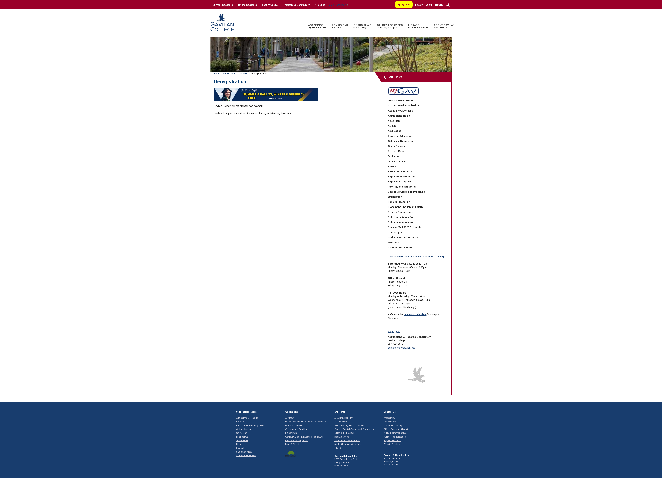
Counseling (241, 433)
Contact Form (390, 422)
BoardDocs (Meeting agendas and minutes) (305, 422)
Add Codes (395, 130)
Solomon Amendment (401, 222)
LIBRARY (418, 26)
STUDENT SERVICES (390, 26)
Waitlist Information (400, 247)
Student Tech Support (246, 455)
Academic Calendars (400, 110)
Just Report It (242, 440)
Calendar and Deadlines (296, 429)
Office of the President (344, 433)
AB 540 (392, 125)
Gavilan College (222, 22)
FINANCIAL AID (362, 26)
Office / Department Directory (397, 429)
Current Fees (396, 151)
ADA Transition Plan (343, 418)
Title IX (337, 448)
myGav (418, 4)
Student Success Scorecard (347, 440)
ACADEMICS (317, 26)
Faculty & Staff (270, 5)
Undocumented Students (403, 237)
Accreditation (340, 422)
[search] (447, 4)
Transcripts (395, 232)
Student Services (244, 452)
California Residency (400, 141)
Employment (291, 433)
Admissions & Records (235, 73)
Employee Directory (393, 425)
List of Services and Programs (406, 191)
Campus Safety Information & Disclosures (354, 429)
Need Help (394, 120)
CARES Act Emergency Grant (250, 425)
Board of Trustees (293, 425)
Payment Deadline (399, 202)
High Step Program (399, 181)
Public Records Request (395, 437)
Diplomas (393, 156)
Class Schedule (397, 146)
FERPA (392, 166)
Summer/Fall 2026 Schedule (404, 227)
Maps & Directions (293, 444)
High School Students (401, 176)
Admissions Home (399, 115)
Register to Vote (341, 437)
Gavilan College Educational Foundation (304, 437)
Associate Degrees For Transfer (349, 425)
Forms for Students (400, 171)
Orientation (395, 196)
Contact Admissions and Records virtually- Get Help (416, 256)
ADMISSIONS (340, 26)
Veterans (393, 242)
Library (239, 444)
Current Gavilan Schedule (404, 105)
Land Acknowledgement (296, 440)
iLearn (429, 4)
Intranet (439, 4)
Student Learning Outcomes (347, 444)
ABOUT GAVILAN (444, 26)
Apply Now (403, 4)
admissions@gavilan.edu (401, 347)
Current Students (223, 5)
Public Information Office (395, 433)
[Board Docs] (290, 454)
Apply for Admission (400, 136)
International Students (402, 186)
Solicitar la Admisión (400, 217)
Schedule (240, 448)
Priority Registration (400, 212)
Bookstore (241, 422)
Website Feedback (392, 444)
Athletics (320, 5)
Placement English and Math (405, 207)
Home (217, 73)
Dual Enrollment (398, 161)
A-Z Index (289, 418)
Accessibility (389, 418)
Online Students (247, 5)
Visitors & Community (297, 5)
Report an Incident (392, 440)
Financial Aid (242, 437)
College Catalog (244, 429)
